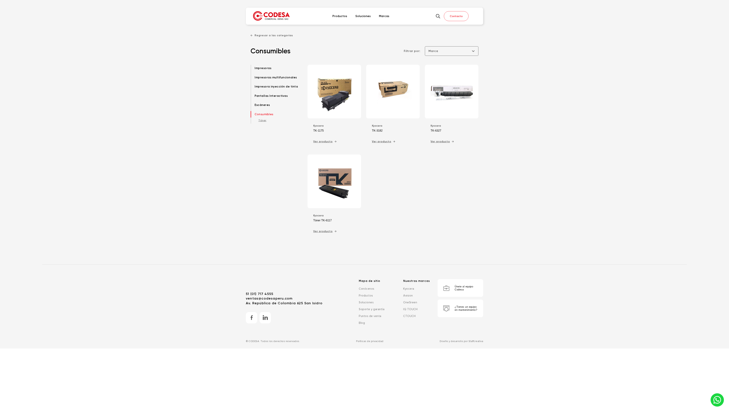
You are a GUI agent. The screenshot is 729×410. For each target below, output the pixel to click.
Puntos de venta (370, 316)
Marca (433, 51)
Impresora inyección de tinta (276, 86)
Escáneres (262, 105)
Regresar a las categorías (274, 35)
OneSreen (410, 302)
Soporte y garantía (371, 309)
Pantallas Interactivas (271, 96)
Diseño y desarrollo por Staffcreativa (461, 341)
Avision (408, 295)
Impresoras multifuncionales (276, 77)
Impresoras (263, 68)
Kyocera (408, 288)
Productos (339, 16)
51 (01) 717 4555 (259, 294)
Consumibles (264, 114)
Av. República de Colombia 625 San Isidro (284, 303)
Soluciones (363, 16)
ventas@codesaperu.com (269, 298)
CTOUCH (409, 316)
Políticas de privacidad (369, 341)
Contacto (456, 16)
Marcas (384, 16)
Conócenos (366, 288)
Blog (362, 323)
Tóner (262, 120)
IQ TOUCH (410, 309)
